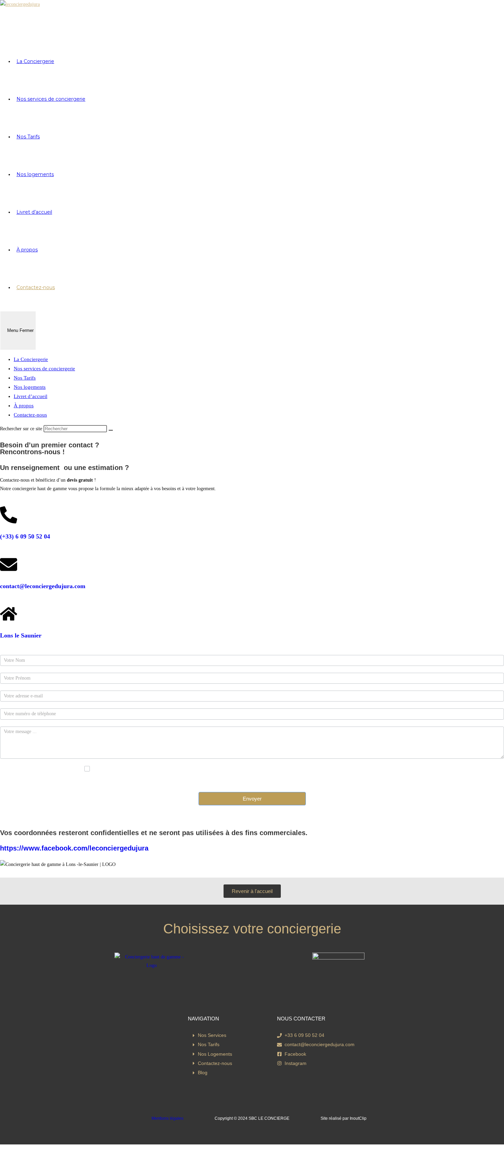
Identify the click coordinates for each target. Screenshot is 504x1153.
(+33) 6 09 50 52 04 (25, 536)
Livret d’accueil (30, 396)
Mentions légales (167, 1118)
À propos (24, 405)
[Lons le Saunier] (8, 613)
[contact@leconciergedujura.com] (8, 564)
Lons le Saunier (20, 635)
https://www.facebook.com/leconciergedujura (74, 848)
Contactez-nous (30, 415)
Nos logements (30, 387)
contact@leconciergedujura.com (42, 586)
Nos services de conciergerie (44, 368)
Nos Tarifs (25, 378)
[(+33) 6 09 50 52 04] (8, 514)
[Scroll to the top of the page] (2, 1148)
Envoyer (252, 799)
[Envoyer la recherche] (110, 430)
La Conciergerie (31, 359)
